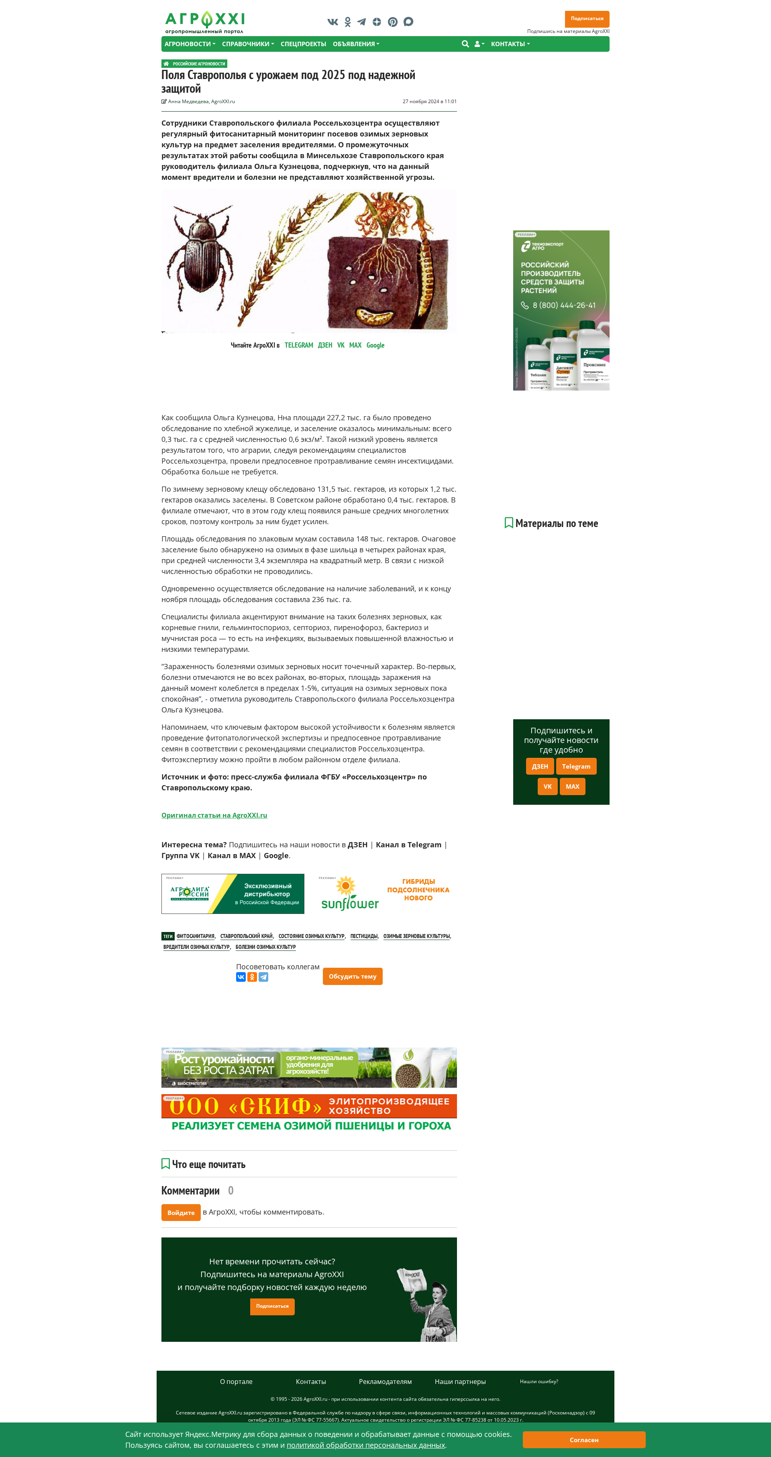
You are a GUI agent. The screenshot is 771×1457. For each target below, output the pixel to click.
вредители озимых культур (196, 946)
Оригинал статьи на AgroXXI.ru (214, 815)
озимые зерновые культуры (416, 936)
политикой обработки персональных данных (366, 1445)
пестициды (364, 936)
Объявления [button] (354, 44)
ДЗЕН (325, 345)
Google (376, 345)
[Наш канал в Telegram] (363, 21)
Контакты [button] (508, 44)
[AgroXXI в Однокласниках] (350, 21)
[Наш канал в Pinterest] (395, 21)
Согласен (584, 1440)
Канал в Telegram (409, 844)
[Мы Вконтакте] (335, 21)
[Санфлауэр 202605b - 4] (385, 894)
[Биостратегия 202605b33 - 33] (309, 1068)
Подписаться (587, 18)
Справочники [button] (245, 44)
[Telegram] (263, 977)
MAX (355, 345)
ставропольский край (246, 936)
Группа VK (180, 855)
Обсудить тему (353, 976)
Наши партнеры (460, 1381)
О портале (236, 1381)
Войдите (181, 1213)
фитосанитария (195, 936)
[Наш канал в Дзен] (379, 21)
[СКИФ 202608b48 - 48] (309, 1114)
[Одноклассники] (252, 977)
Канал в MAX (232, 855)
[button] (479, 44)
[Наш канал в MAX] (411, 21)
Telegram (576, 766)
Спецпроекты (303, 44)
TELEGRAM (299, 345)
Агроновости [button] (188, 44)
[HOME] (166, 63)
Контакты (311, 1381)
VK (341, 345)
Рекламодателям (385, 1381)
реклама (173, 878)
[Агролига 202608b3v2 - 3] (232, 894)
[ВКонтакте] (241, 977)
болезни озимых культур (266, 946)
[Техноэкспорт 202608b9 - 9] (561, 310)
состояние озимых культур (312, 936)
